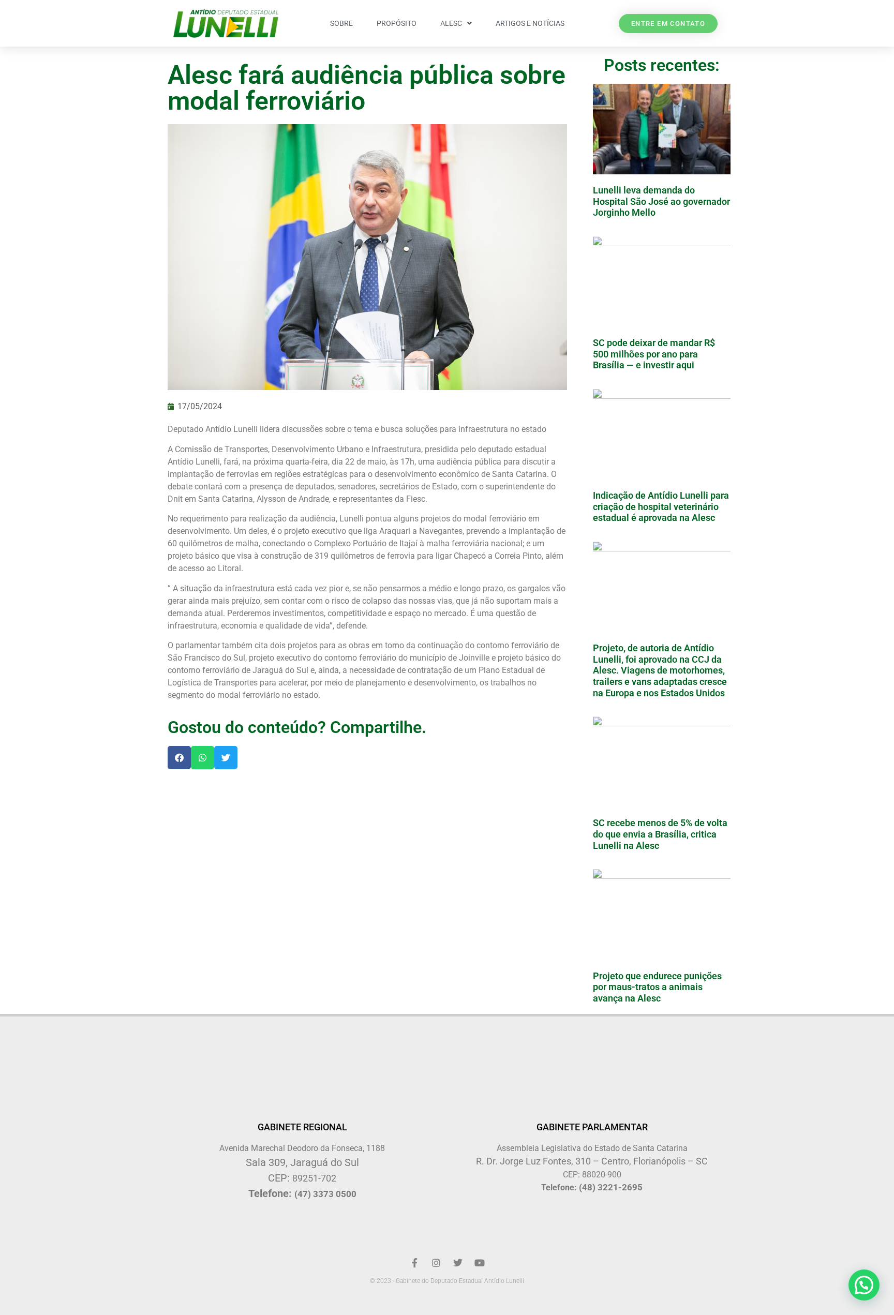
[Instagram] (436, 1262)
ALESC (451, 23)
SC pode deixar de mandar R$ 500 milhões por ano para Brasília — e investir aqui (654, 353)
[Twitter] (458, 1262)
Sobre (341, 23)
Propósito (396, 23)
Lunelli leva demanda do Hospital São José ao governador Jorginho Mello (661, 201)
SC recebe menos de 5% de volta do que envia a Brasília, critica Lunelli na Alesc (660, 833)
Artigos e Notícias (530, 23)
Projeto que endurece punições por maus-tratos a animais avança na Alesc (657, 987)
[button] (179, 757)
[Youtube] (479, 1262)
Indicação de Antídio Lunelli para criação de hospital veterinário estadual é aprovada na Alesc (661, 506)
